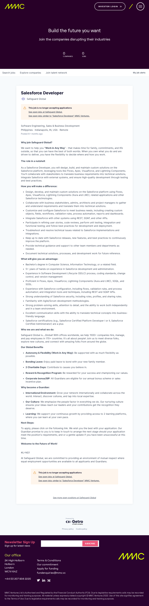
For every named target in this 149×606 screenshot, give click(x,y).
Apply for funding (47, 568)
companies (30, 72)
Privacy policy (68, 529)
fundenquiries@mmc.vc (51, 572)
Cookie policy (81, 529)
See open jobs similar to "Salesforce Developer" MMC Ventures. (59, 116)
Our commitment (47, 564)
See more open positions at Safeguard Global (74, 497)
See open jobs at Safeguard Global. (45, 112)
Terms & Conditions (49, 560)
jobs (8, 72)
